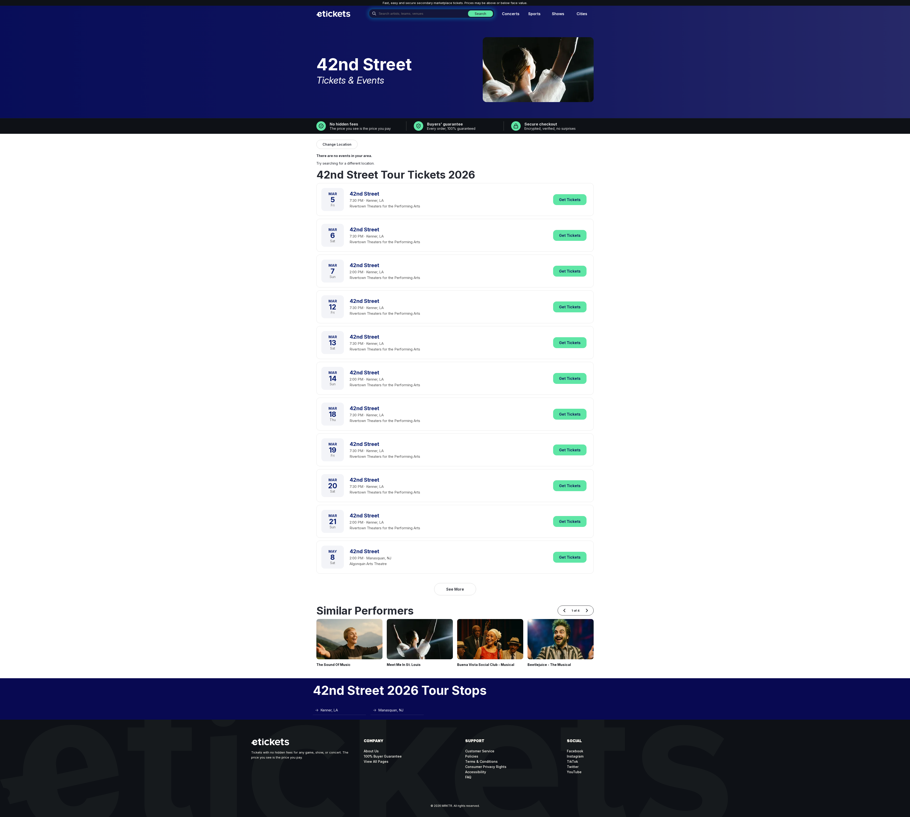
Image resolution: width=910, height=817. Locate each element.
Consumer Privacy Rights (485, 767)
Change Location (337, 144)
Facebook (575, 751)
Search (480, 14)
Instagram (575, 756)
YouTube (574, 772)
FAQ (468, 777)
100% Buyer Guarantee (383, 756)
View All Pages (376, 761)
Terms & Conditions (481, 761)
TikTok (572, 761)
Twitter (572, 767)
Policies (471, 756)
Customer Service (479, 751)
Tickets (570, 199)
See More (455, 589)
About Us (371, 751)
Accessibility (475, 772)
